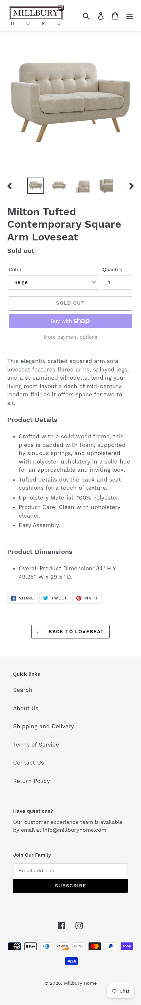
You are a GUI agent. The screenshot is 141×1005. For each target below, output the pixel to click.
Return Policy (31, 781)
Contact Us (28, 762)
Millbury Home (80, 983)
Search (22, 690)
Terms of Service (36, 744)
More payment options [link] (70, 337)
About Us (25, 708)
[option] (35, 186)
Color (15, 270)
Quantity (113, 270)
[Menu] (129, 15)
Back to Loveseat (75, 632)
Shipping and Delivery (43, 726)
